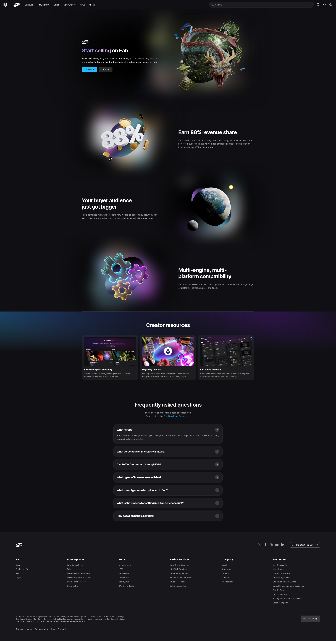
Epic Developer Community (177, 416)
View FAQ (105, 69)
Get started (89, 69)
